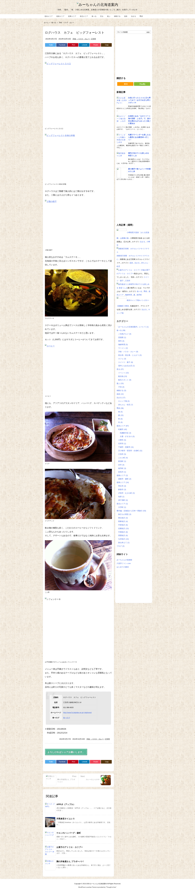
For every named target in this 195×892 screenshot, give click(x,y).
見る (120, 369)
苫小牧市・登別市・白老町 (130, 451)
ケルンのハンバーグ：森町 (68, 833)
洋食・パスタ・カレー (66, 22)
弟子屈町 (123, 500)
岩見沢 (122, 472)
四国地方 (123, 535)
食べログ (66, 718)
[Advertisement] (134, 54)
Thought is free (111, 887)
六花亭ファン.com (124, 563)
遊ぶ (120, 383)
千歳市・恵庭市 (126, 447)
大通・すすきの (127, 436)
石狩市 (122, 444)
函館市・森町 (124, 479)
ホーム (46, 22)
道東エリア (123, 482)
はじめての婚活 (123, 567)
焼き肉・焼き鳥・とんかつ (130, 355)
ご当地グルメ (124, 334)
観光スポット (124, 380)
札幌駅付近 (125, 433)
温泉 (131, 263)
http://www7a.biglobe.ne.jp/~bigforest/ (77, 712)
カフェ (122, 359)
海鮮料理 (128, 295)
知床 (121, 497)
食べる (53, 22)
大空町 (122, 507)
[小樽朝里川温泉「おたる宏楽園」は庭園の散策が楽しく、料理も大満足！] (122, 232)
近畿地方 (123, 528)
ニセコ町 (123, 458)
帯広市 (122, 486)
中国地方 (123, 532)
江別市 (93, 39)
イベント (123, 373)
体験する (121, 390)
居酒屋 (122, 337)
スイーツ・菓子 (125, 362)
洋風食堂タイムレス (65, 818)
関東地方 (123, 521)
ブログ (120, 546)
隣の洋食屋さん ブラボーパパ (69, 861)
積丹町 (139, 295)
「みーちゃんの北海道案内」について (133, 327)
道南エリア (122, 475)
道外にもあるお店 (126, 366)
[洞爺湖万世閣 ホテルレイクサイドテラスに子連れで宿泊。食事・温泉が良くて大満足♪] (134, 250)
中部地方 (123, 525)
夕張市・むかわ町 (126, 493)
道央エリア (123, 426)
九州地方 (123, 539)
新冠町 (122, 461)
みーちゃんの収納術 (124, 560)
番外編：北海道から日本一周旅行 (131, 511)
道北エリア (122, 504)
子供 (121, 387)
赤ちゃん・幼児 (125, 405)
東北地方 (123, 518)
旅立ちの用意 (124, 514)
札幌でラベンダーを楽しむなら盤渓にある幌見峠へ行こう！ (139, 137)
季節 (146, 291)
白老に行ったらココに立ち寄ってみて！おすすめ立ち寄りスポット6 (139, 100)
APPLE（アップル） (65, 804)
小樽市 (122, 440)
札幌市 (122, 429)
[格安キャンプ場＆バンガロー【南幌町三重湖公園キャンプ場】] (122, 300)
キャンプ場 (123, 401)
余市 (121, 465)
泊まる (143, 242)
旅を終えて (123, 543)
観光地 (122, 376)
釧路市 (122, 489)
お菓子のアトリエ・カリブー (69, 847)
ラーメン (123, 348)
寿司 (121, 341)
